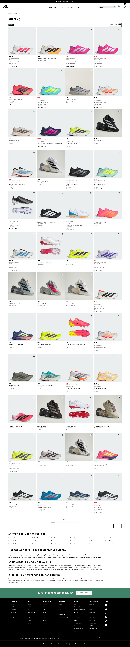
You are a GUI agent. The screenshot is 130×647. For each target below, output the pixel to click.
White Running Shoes (109, 543)
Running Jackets (31, 540)
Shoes (67, 7)
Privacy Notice (66, 643)
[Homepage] (5, 6)
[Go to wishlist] (121, 7)
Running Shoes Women (72, 537)
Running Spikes (89, 543)
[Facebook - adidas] (112, 605)
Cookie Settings (47, 643)
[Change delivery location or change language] (125, 4)
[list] (58, 25)
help (92, 4)
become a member (112, 4)
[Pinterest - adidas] (112, 617)
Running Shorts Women (91, 537)
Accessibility (84, 643)
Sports (72, 7)
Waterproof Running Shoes (111, 540)
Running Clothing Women (34, 537)
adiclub (118, 4)
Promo (79, 7)
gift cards (105, 4)
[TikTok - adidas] (112, 621)
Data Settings (54, 643)
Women (56, 7)
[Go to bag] (125, 7)
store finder (87, 4)
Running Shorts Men (71, 543)
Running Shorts (70, 540)
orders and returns (98, 4)
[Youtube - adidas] (112, 625)
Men (50, 7)
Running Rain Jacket (52, 537)
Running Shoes (51, 540)
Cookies (60, 643)
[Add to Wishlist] (34, 30)
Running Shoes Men (52, 543)
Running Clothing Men (14, 543)
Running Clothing (13, 540)
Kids (62, 7)
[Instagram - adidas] (112, 609)
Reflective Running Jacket (15, 537)
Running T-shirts (108, 537)
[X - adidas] (112, 613)
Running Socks (89, 540)
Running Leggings (32, 543)
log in (122, 4)
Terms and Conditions (75, 643)
